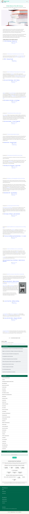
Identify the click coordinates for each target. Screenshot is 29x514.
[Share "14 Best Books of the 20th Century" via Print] (19, 338)
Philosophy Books (4, 415)
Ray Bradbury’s (10, 207)
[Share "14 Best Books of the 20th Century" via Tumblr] (15, 338)
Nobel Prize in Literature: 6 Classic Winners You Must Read (15, 274)
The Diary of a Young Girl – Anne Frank (12, 165)
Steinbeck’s (13, 229)
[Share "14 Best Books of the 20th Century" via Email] (18, 338)
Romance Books (4, 424)
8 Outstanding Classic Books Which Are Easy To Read (14, 155)
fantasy (12, 95)
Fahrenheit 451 (5, 207)
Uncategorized (4, 441)
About (3, 489)
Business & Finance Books (5, 385)
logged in (6, 342)
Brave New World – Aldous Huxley (11, 281)
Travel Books (3, 437)
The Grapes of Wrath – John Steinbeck (12, 213)
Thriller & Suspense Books (5, 435)
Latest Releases (4, 411)
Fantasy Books (20, 7)
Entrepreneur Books (4, 398)
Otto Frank (8, 187)
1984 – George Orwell (8, 59)
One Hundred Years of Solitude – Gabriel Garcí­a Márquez (14, 261)
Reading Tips (3, 420)
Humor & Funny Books (5, 409)
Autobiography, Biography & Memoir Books (7, 381)
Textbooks (3, 433)
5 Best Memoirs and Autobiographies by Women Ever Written (16, 178)
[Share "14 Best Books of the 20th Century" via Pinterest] (16, 338)
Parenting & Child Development (6, 413)
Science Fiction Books (5, 428)
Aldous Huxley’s (5, 285)
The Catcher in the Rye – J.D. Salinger (12, 100)
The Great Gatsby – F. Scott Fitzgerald (12, 121)
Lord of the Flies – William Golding (11, 301)
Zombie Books (4, 448)
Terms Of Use (4, 493)
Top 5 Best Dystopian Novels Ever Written (13, 205)
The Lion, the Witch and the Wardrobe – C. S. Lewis (15, 236)
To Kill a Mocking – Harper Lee (10, 41)
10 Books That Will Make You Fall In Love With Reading (14, 248)
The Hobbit (13, 96)
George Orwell (11, 161)
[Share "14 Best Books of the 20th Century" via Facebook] (12, 338)
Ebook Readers (4, 396)
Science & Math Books (5, 426)
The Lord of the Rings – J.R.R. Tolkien (12, 80)
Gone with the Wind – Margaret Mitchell (13, 318)
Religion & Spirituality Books (6, 422)
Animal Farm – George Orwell (10, 142)
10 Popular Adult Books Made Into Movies (13, 134)
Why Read (7, 7)
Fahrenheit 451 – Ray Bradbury (10, 192)
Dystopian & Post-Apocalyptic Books (7, 394)
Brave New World (11, 285)
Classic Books (16, 7)
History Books (4, 405)
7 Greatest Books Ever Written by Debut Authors (14, 113)
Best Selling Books (4, 383)
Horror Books (4, 407)
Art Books (3, 379)
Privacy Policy (4, 491)
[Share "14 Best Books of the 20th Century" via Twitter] (13, 338)
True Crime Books (4, 439)
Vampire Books (4, 443)
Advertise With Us (4, 499)
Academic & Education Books (6, 377)
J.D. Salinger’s (5, 115)
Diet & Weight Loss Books (5, 392)
